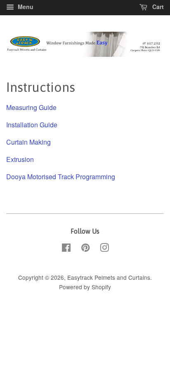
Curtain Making (28, 142)
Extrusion (20, 159)
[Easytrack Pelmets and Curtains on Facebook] (66, 249)
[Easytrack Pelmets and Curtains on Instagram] (104, 249)
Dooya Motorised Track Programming (60, 176)
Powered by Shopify (85, 287)
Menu (24, 6)
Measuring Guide (31, 107)
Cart (157, 6)
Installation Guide (31, 124)
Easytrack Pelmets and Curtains (108, 277)
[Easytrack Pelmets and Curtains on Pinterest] (85, 249)
